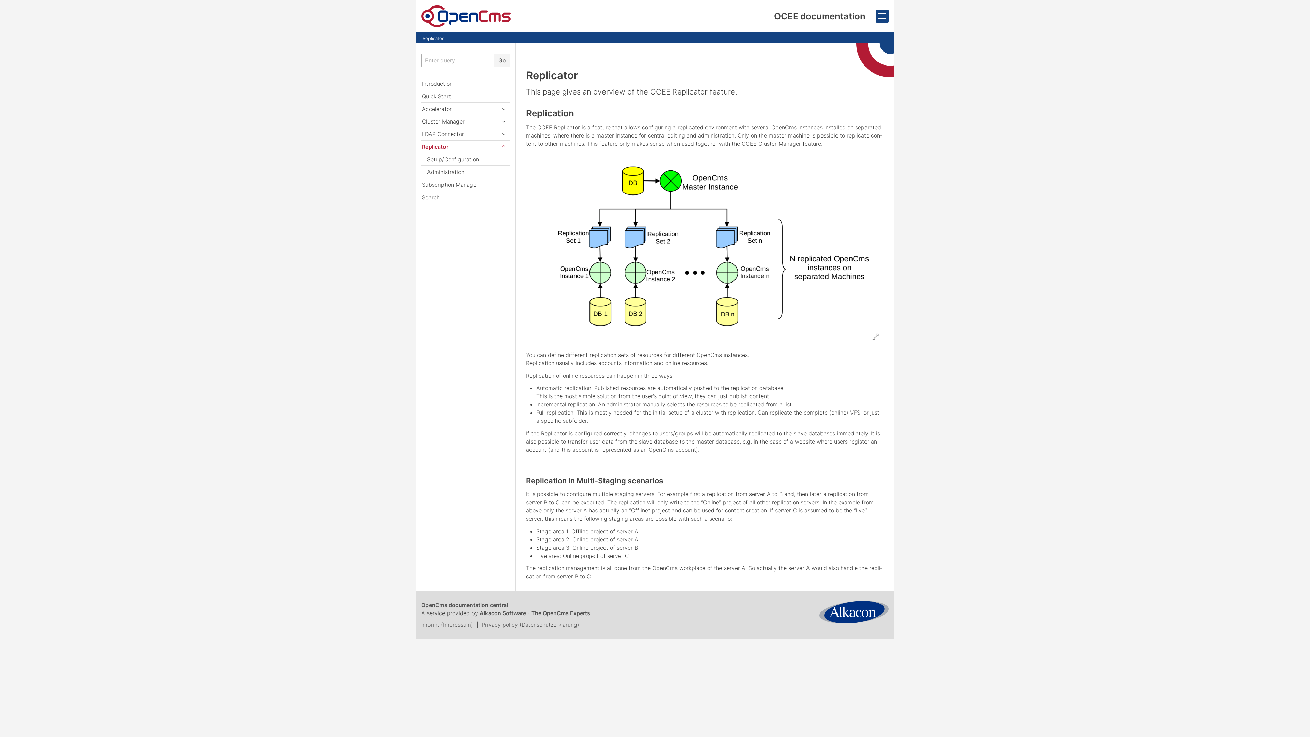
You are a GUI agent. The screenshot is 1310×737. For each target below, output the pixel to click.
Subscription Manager (450, 184)
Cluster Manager (443, 121)
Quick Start (436, 96)
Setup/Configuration (453, 159)
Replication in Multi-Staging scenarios (594, 480)
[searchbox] (457, 60)
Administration (445, 172)
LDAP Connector (443, 134)
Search (431, 197)
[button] (503, 109)
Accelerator (437, 108)
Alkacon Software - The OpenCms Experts (535, 613)
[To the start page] (466, 16)
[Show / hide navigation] (882, 16)
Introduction (437, 83)
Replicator (433, 38)
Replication (550, 113)
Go (502, 60)
